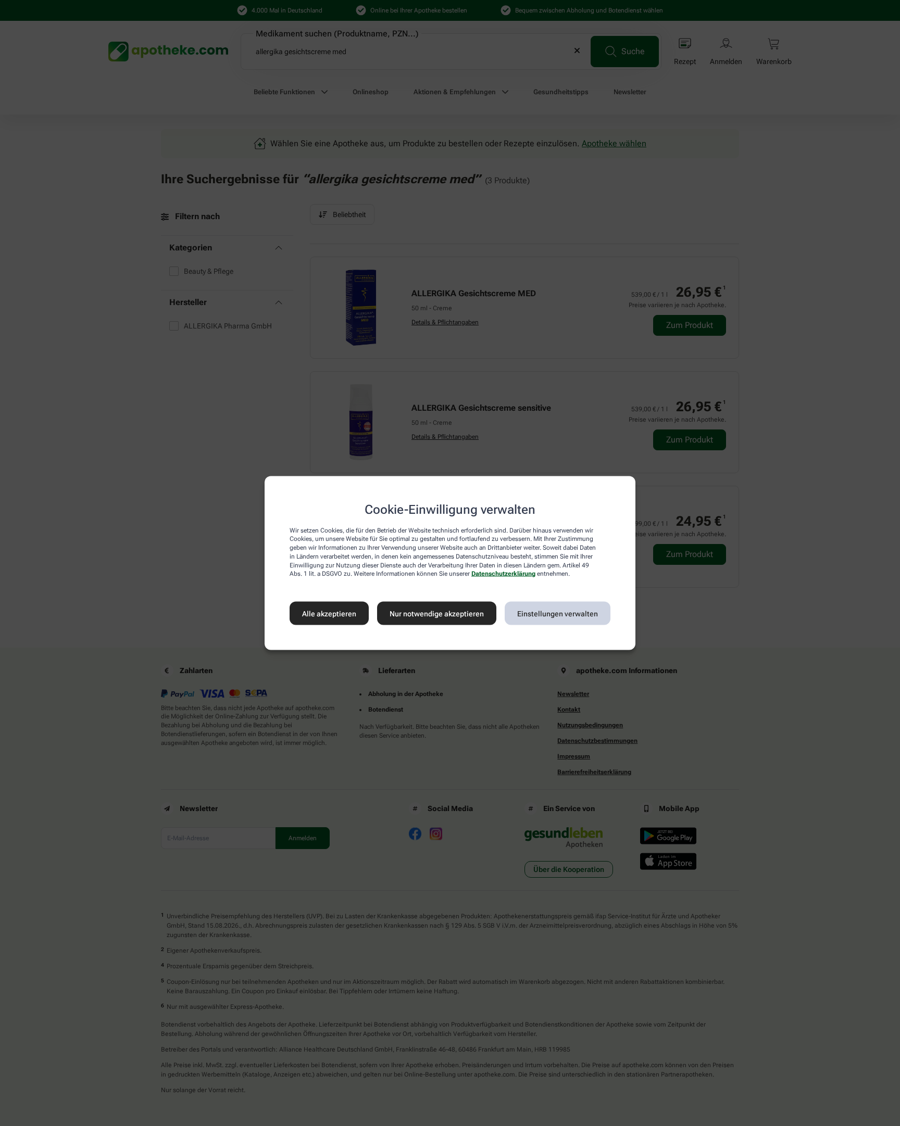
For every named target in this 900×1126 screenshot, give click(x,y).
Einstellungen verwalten (557, 613)
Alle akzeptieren (329, 613)
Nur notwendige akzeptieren (437, 613)
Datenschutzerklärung (503, 573)
